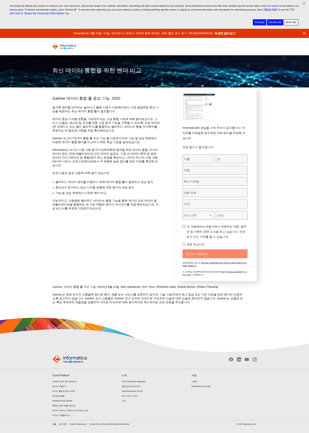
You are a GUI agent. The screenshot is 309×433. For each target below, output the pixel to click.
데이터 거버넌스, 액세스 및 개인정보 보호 (70, 410)
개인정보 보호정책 (234, 272)
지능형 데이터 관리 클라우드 (64, 381)
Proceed (259, 22)
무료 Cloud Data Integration (134, 381)
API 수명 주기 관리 (130, 396)
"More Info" (271, 9)
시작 (124, 375)
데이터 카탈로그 (59, 386)
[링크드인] (239, 359)
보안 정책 (63, 424)
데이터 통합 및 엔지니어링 (63, 391)
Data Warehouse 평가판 (132, 391)
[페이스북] (231, 359)
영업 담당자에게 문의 (131, 386)
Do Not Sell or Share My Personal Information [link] (109, 424)
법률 (54, 424)
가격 (124, 401)
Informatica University (201, 386)
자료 (194, 375)
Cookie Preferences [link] (78, 424)
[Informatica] (64, 46)
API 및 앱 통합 (58, 396)
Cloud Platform (60, 375)
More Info (291, 22)
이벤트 (194, 381)
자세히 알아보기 (225, 33)
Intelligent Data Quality (62, 401)
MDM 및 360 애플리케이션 (63, 406)
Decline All (275, 22)
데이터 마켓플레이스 (61, 415)
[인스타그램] (255, 359)
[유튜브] (247, 359)
